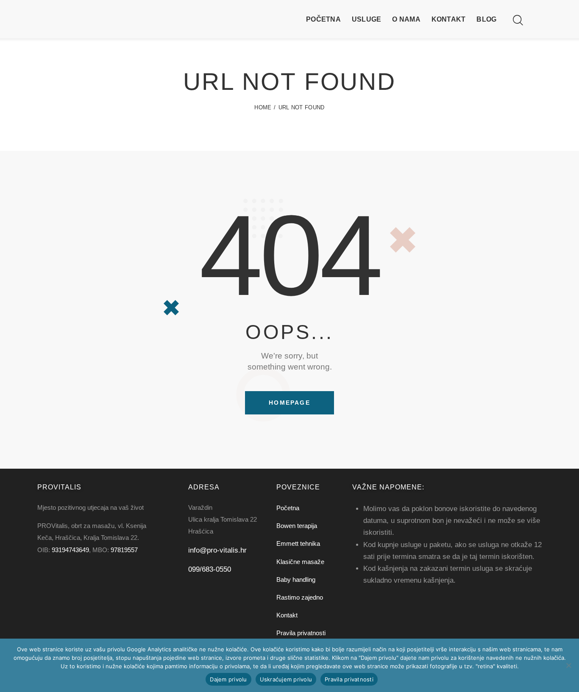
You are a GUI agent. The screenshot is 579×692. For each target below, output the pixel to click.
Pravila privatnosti (349, 679)
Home (262, 107)
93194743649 (70, 549)
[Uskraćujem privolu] (568, 665)
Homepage (289, 402)
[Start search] (517, 20)
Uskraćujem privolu (286, 679)
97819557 (124, 549)
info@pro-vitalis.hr (217, 550)
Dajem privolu (228, 679)
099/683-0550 (209, 569)
